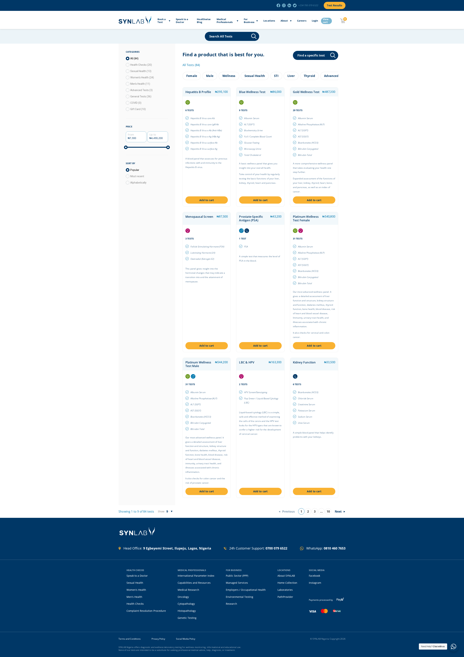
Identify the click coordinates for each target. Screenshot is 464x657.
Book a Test (162, 21)
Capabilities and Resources (194, 582)
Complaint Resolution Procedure (146, 610)
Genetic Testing (187, 618)
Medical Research (188, 589)
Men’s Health (134, 597)
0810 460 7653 (334, 548)
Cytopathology (186, 603)
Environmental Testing (239, 597)
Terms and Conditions (130, 638)
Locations (269, 20)
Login (315, 20)
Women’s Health (136, 589)
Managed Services (237, 582)
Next (338, 511)
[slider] (126, 147)
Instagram (315, 582)
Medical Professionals (225, 21)
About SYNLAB (286, 575)
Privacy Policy (158, 638)
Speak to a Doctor (182, 21)
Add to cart (206, 200)
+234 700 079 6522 (308, 5)
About (284, 20)
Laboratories (285, 589)
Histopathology (187, 610)
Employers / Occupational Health (246, 589)
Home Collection (287, 582)
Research (231, 603)
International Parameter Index (196, 575)
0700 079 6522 (276, 548)
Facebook (314, 575)
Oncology (183, 597)
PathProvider (285, 597)
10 (328, 511)
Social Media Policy (185, 638)
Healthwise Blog (204, 21)
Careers (301, 20)
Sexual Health (135, 582)
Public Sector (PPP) (237, 575)
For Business (249, 21)
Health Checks (135, 603)
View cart (326, 21)
